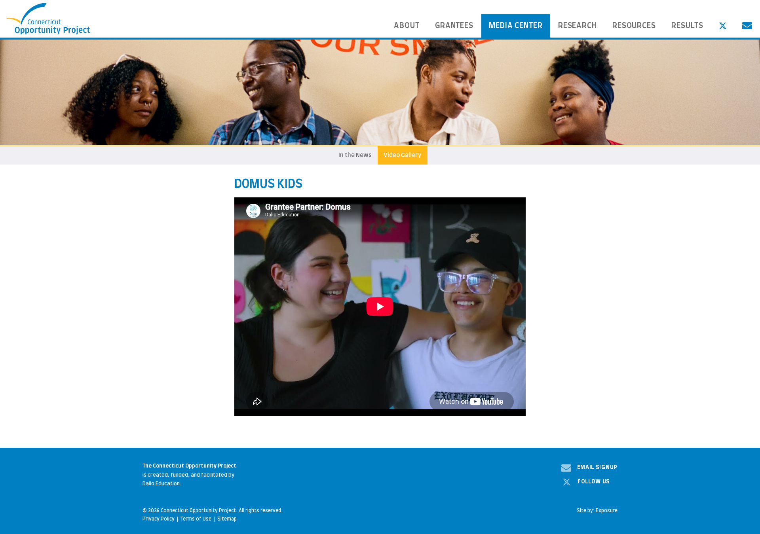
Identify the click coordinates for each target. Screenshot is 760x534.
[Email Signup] (747, 26)
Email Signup (597, 467)
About (407, 26)
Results (687, 26)
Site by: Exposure (597, 510)
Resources (634, 26)
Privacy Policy (158, 519)
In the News (355, 155)
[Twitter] (722, 26)
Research (577, 26)
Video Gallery (403, 155)
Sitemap (227, 519)
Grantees (454, 26)
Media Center (516, 26)
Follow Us (594, 482)
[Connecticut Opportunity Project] (48, 19)
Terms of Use (195, 519)
